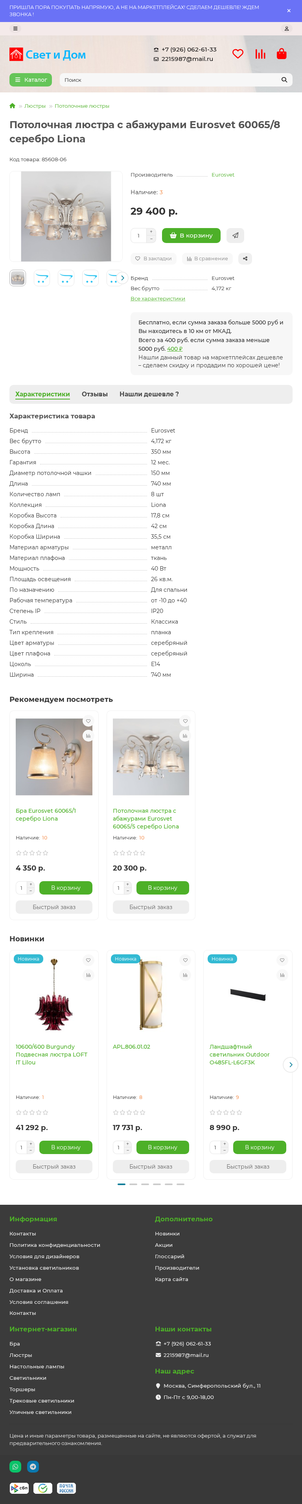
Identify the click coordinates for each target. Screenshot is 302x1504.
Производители (177, 1268)
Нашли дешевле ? (149, 394)
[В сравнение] (88, 736)
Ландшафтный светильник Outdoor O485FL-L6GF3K (240, 1054)
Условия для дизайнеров (44, 1256)
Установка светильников (44, 1268)
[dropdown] (15, 28)
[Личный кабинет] (287, 28)
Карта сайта (171, 1279)
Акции (164, 1245)
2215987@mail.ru (187, 59)
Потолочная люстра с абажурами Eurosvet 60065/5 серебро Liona (146, 818)
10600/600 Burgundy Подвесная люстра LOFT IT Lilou (51, 1054)
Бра (14, 1343)
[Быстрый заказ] (235, 235)
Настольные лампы (36, 1366)
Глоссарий (169, 1256)
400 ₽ (174, 348)
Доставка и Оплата (36, 1290)
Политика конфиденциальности (54, 1245)
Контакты (22, 1233)
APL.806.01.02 (131, 1046)
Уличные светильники (40, 1412)
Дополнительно (184, 1219)
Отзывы (95, 394)
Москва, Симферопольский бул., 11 (212, 1386)
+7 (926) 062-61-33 (189, 49)
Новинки (167, 1233)
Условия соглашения (38, 1302)
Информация (33, 1219)
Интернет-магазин (43, 1329)
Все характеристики (158, 298)
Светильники (27, 1378)
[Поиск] (284, 80)
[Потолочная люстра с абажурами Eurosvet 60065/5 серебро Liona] (151, 757)
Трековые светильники (41, 1400)
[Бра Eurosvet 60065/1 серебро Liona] (54, 757)
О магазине (25, 1279)
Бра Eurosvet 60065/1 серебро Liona (46, 814)
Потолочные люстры (82, 106)
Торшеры (22, 1389)
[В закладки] (88, 721)
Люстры (35, 106)
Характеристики (42, 394)
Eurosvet (223, 174)
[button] (10, 278)
